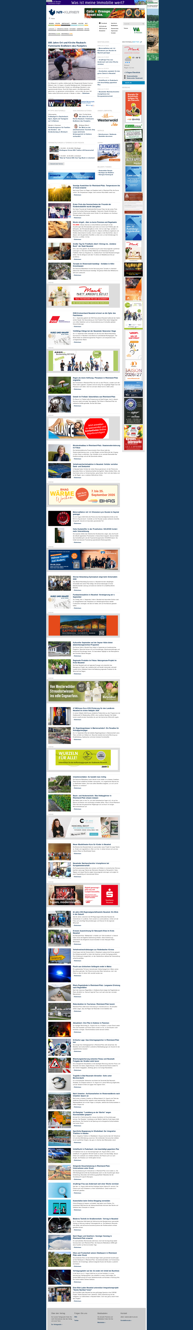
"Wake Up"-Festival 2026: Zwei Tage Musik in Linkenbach (77, 158)
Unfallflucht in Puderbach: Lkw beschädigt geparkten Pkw (108, 82)
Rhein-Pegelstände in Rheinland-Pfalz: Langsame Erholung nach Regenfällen (96, 986)
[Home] (49, 18)
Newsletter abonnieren (105, 136)
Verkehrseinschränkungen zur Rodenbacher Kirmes (93, 949)
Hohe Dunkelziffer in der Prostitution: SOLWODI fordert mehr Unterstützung (95, 530)
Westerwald (54, 33)
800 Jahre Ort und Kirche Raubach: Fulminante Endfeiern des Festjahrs (67, 44)
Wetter (86, 29)
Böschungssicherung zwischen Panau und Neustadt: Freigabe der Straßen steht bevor (94, 1060)
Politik (57, 23)
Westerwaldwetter (132, 76)
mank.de (128, 82)
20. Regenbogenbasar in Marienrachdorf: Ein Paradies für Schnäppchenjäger (96, 729)
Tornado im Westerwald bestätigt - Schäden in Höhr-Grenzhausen (94, 265)
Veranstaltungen (62, 29)
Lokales (51, 29)
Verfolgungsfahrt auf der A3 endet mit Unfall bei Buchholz (96, 1271)
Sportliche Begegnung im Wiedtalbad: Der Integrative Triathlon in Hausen (94, 1132)
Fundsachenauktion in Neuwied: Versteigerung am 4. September (94, 595)
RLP (86, 23)
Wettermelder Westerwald (135, 78)
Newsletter (102, 31)
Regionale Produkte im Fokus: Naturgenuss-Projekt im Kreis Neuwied (95, 661)
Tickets (126, 28)
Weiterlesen (86, 93)
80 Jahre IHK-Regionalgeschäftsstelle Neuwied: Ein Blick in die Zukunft (95, 913)
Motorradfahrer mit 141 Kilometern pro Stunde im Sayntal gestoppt (107, 50)
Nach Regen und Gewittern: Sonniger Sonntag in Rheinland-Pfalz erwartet (92, 1237)
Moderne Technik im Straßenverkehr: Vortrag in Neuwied (95, 1218)
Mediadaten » (102, 1322)
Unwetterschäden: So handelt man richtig (89, 777)
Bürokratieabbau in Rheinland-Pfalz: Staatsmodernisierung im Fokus (96, 446)
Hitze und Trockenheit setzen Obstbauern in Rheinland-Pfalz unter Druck (95, 1254)
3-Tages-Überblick (133, 72)
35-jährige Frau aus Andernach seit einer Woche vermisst (108, 62)
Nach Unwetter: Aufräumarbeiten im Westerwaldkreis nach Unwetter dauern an (96, 1094)
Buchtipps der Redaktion (106, 172)
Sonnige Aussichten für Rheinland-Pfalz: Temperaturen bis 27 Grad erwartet (96, 186)
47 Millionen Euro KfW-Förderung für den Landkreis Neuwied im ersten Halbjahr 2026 (93, 709)
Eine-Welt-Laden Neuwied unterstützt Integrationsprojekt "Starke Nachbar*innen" (96, 1288)
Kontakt (113, 33)
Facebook (104, 23)
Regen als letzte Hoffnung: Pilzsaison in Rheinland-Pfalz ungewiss (95, 379)
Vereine (74, 23)
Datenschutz (114, 28)
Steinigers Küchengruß (106, 175)
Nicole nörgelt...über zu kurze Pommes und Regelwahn (95, 222)
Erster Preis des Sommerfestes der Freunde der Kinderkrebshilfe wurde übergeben (92, 205)
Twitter (76, 1320)
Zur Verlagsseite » (56, 1324)
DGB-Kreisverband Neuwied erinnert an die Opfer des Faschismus (94, 314)
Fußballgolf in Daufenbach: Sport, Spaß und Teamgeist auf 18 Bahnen (58, 118)
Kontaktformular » (126, 1320)
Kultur (81, 23)
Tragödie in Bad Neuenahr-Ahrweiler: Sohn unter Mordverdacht (92, 1076)
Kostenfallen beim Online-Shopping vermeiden (91, 1201)
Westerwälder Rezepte (105, 170)
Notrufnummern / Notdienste (107, 134)
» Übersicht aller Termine (56, 164)
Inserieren (114, 23)
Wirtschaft (65, 23)
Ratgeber (72, 29)
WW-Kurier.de (103, 28)
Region (51, 23)
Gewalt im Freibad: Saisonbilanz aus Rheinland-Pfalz (94, 396)
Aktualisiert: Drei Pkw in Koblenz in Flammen (91, 1023)
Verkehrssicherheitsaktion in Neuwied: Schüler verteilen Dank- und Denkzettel (95, 465)
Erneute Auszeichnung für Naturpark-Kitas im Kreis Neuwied (93, 932)
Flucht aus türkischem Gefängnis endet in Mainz (92, 966)
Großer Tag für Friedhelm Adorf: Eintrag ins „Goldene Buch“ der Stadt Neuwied (94, 245)
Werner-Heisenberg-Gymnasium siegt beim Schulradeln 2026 (95, 578)
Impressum (114, 31)
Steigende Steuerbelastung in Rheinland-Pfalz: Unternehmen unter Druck (91, 1167)
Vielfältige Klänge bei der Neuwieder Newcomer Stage (94, 331)
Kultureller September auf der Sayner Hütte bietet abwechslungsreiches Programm (93, 643)
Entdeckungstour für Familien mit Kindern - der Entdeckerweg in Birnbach (59, 129)
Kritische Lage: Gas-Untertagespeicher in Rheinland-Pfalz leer (96, 1041)
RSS (75, 1317)
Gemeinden (80, 29)
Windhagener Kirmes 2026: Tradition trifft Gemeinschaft (76, 150)
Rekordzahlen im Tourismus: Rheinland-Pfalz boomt (94, 1004)
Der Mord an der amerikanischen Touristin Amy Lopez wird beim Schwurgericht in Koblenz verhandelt (84, 131)
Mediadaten (114, 25)
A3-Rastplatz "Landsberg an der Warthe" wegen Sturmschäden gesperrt (92, 1113)
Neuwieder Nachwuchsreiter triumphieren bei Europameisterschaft (108, 94)
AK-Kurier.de (102, 26)
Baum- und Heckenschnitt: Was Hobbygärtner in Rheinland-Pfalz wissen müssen (92, 796)
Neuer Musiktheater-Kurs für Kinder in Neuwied (92, 844)
